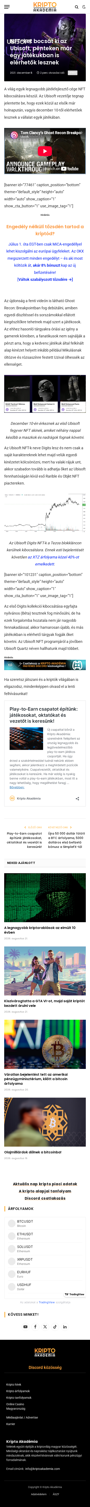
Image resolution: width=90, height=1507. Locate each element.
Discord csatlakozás (45, 1198)
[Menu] (7, 7)
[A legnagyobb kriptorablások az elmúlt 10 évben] (45, 897)
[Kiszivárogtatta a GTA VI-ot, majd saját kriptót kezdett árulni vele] (45, 970)
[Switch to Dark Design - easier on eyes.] (83, 7)
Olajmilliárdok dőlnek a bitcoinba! (33, 1152)
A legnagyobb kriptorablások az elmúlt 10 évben (40, 930)
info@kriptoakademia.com (42, 1468)
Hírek (72, 72)
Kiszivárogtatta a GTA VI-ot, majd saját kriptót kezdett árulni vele (44, 1003)
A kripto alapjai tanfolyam (45, 1191)
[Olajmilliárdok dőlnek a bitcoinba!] (45, 1122)
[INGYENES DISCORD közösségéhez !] (45, 669)
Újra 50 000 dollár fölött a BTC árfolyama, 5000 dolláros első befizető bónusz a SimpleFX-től (66, 840)
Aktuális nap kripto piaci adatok (45, 1184)
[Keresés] (76, 7)
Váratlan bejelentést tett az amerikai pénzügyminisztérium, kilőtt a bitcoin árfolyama (36, 1079)
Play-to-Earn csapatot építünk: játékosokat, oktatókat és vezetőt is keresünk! (24, 840)
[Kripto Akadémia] (45, 7)
